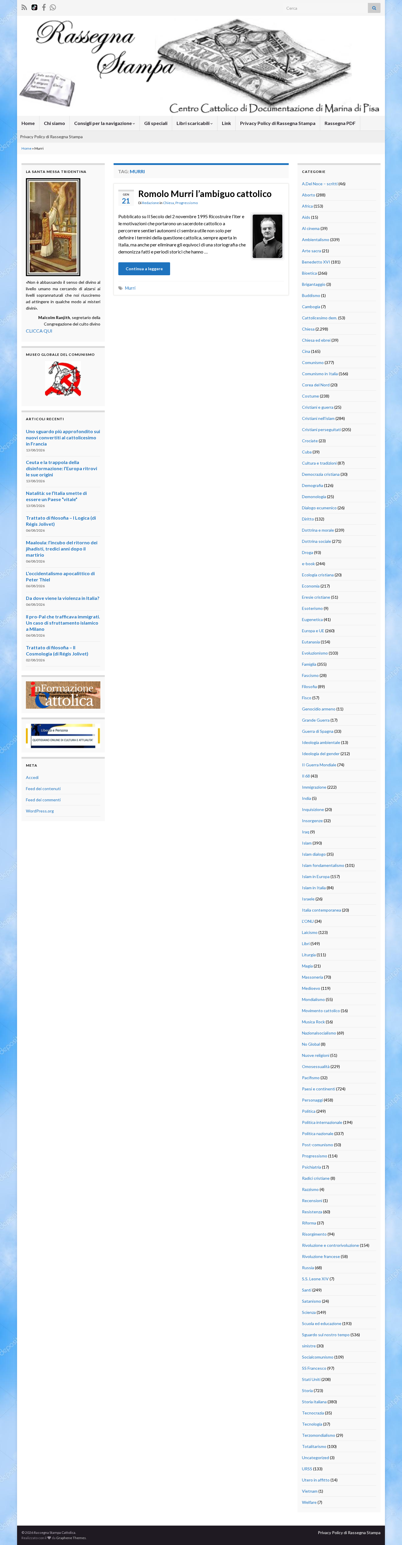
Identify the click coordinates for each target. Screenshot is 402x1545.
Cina (306, 351)
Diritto (308, 518)
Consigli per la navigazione (103, 123)
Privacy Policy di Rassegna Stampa (277, 123)
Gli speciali (155, 123)
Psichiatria (311, 1166)
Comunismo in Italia (320, 373)
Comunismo (313, 362)
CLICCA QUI (39, 330)
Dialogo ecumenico (319, 507)
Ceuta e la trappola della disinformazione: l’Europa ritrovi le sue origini (61, 468)
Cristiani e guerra (317, 407)
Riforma (309, 1222)
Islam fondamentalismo (323, 865)
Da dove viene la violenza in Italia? (62, 598)
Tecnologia (312, 1423)
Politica (308, 1111)
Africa (307, 205)
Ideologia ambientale (321, 742)
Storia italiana (314, 1401)
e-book (308, 563)
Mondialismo (313, 999)
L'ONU (308, 921)
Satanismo (311, 1301)
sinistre (309, 1345)
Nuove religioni (315, 1055)
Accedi (32, 777)
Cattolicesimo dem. (319, 317)
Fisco (306, 697)
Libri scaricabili (193, 123)
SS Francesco (314, 1368)
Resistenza (312, 1211)
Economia (311, 585)
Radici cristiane (316, 1178)
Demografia (312, 485)
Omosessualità (316, 1066)
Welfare (309, 1502)
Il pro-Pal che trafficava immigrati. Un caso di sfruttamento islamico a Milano (63, 623)
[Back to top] (388, 1531)
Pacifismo (311, 1077)
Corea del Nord (316, 384)
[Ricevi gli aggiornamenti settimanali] (53, 6)
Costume (310, 395)
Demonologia (314, 496)
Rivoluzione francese (321, 1256)
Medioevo (311, 988)
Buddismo (311, 295)
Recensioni (312, 1200)
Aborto (308, 194)
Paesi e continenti (318, 1088)
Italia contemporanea (321, 909)
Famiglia (309, 664)
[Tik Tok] (34, 6)
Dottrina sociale (316, 541)
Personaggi (312, 1099)
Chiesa (168, 203)
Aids (306, 217)
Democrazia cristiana (321, 474)
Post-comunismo (317, 1144)
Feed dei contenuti (43, 788)
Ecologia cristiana (318, 574)
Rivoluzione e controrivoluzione (330, 1245)
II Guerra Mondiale (319, 764)
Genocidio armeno (318, 708)
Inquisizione (313, 809)
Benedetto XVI (316, 261)
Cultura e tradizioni (319, 463)
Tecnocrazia (313, 1412)
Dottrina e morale (318, 530)
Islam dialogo (314, 854)
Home (28, 123)
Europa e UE (313, 630)
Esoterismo (312, 608)
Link (226, 123)
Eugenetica (312, 619)
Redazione (150, 203)
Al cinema (311, 228)
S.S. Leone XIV (315, 1278)
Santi (306, 1289)
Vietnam (310, 1491)
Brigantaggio (313, 284)
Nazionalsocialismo (319, 1032)
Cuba (307, 451)
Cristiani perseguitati (321, 429)
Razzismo (310, 1189)
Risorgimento (314, 1234)
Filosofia (309, 686)
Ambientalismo (315, 239)
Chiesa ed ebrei (316, 340)
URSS (307, 1468)
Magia (307, 965)
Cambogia (311, 306)
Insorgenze (312, 820)
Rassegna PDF (340, 123)
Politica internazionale (322, 1122)
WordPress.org (40, 810)
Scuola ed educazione (321, 1323)
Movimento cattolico (321, 1010)
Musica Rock (313, 1021)
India (306, 798)
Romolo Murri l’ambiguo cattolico (205, 193)
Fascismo (310, 675)
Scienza (309, 1312)
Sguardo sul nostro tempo (326, 1334)
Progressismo (186, 203)
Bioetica (309, 273)
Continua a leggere (144, 268)
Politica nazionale (317, 1133)
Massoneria (312, 977)
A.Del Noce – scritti (320, 183)
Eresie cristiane (316, 597)
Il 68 (306, 775)
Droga (307, 552)
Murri (130, 288)
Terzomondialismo (318, 1435)
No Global (311, 1044)
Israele (308, 898)
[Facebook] (44, 6)
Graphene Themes (71, 1538)
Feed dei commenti (43, 799)
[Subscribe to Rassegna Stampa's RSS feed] (24, 6)
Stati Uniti (311, 1379)
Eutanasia (311, 641)
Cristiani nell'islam (318, 418)
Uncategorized (315, 1457)
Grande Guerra (316, 720)
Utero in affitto (316, 1479)
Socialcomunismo (317, 1356)
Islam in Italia (314, 887)
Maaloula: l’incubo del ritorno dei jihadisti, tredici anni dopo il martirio (61, 549)
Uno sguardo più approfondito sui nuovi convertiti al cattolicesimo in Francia (63, 437)
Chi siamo (54, 123)
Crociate (310, 440)
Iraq (305, 831)
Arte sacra (311, 250)
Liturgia (309, 954)
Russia (308, 1267)
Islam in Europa (316, 876)
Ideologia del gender (321, 753)
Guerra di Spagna (317, 731)
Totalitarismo (314, 1446)
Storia (307, 1390)
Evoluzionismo (315, 652)
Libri (306, 943)
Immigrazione (314, 787)
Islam (307, 842)
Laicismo (310, 932)
